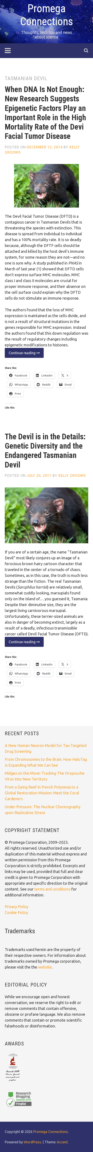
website (45, 967)
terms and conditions (52, 889)
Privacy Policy (16, 906)
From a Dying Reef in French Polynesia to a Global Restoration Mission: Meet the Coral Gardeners (42, 793)
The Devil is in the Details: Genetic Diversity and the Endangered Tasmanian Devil (45, 450)
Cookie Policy (16, 912)
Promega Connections (50, 1132)
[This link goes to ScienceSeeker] (13, 1081)
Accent (62, 1142)
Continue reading (20, 354)
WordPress (32, 1142)
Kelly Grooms (72, 475)
